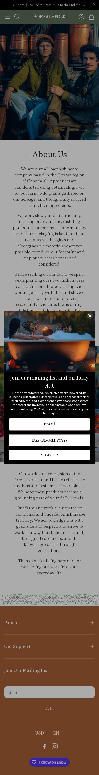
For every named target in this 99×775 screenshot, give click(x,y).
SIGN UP (49, 455)
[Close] (90, 316)
